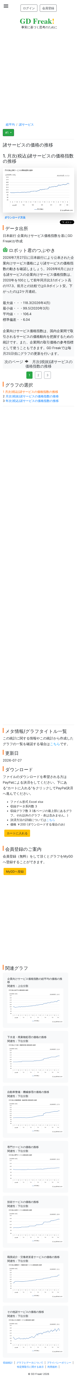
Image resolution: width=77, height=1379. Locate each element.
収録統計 (8, 1362)
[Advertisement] (38, 72)
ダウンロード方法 (14, 217)
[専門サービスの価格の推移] (35, 1170)
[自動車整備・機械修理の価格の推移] (35, 1115)
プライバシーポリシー (59, 1362)
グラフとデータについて (29, 1362)
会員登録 (48, 8)
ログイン (29, 8)
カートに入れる (17, 833)
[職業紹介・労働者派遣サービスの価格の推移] (35, 1280)
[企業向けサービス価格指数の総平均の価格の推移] (35, 1005)
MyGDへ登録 (15, 871)
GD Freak (37, 20)
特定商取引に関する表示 (30, 1366)
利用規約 (52, 1366)
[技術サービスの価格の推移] (35, 1225)
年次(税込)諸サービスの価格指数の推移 (32, 401)
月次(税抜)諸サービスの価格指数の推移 (32, 396)
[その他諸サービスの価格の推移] (35, 1335)
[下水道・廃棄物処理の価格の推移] (35, 1060)
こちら (55, 744)
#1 (7, 132)
